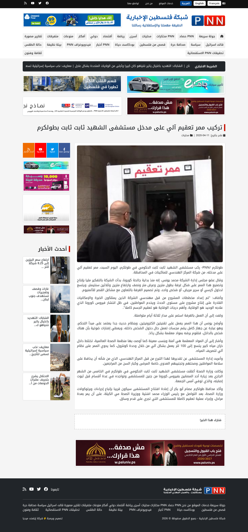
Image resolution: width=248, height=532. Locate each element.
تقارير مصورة (33, 36)
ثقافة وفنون (33, 53)
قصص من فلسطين (152, 44)
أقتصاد (107, 36)
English (199, 3)
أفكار (81, 36)
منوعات (68, 36)
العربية (186, 3)
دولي (94, 36)
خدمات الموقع (166, 3)
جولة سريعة (207, 36)
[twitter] (40, 4)
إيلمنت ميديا (29, 518)
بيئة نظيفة (54, 44)
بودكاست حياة (124, 44)
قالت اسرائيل (214, 44)
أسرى (133, 36)
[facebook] (47, 4)
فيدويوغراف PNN (79, 44)
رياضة (121, 36)
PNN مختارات (165, 36)
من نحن (149, 3)
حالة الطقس (33, 44)
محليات (146, 36)
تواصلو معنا (133, 3)
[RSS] (25, 4)
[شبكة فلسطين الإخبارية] (175, 20)
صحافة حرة (178, 44)
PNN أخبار (102, 44)
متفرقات (52, 36)
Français (214, 3)
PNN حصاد (186, 36)
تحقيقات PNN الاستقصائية (205, 53)
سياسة (195, 44)
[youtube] (32, 4)
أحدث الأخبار (52, 249)
